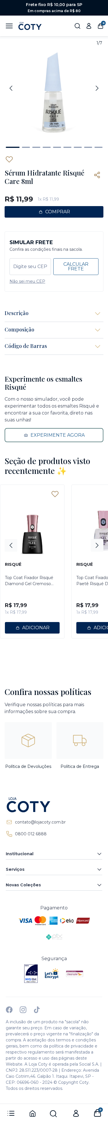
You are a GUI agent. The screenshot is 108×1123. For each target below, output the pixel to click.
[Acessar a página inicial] (54, 804)
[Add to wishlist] (9, 159)
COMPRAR (57, 211)
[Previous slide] (11, 88)
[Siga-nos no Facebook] (9, 1009)
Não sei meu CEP (27, 281)
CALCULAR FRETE (75, 266)
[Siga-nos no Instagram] (23, 1009)
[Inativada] (31, 973)
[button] (13, 147)
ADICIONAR (36, 627)
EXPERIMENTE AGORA (58, 435)
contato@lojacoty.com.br (40, 822)
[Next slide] (97, 88)
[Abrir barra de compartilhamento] (97, 175)
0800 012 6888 (31, 833)
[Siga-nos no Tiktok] (36, 1009)
